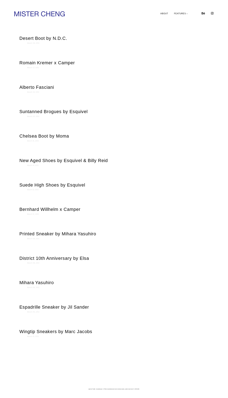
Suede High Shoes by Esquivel (52, 185)
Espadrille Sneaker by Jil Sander (54, 307)
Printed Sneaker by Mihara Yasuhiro (57, 233)
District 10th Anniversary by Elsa (54, 258)
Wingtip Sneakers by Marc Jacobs (55, 331)
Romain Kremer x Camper (47, 62)
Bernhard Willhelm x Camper (49, 209)
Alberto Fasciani (36, 87)
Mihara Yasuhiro (36, 282)
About (164, 13)
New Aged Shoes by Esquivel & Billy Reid (63, 160)
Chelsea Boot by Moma (44, 136)
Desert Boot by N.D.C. (43, 38)
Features (180, 13)
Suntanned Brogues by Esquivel (53, 111)
